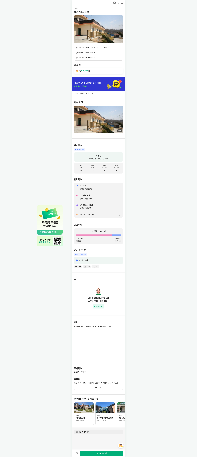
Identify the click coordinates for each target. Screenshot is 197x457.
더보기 (97, 388)
